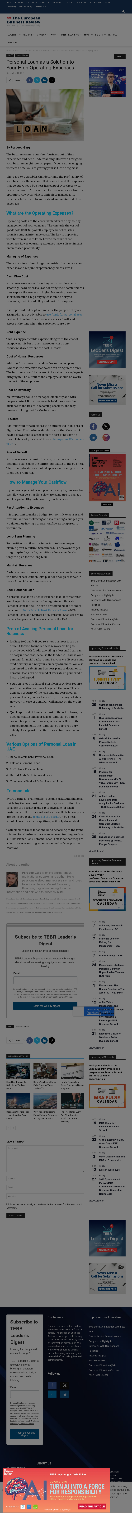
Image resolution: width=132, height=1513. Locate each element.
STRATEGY (41, 35)
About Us (19, 2)
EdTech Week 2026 (109, 1169)
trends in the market (46, 816)
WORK (53, 35)
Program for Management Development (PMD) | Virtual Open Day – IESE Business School (112, 779)
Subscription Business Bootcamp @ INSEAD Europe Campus (111, 840)
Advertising (11, 6)
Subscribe (69, 2)
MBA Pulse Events (100, 628)
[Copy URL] (52, 80)
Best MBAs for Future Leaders (107, 590)
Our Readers (31, 2)
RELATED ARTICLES (18, 1056)
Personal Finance (32, 50)
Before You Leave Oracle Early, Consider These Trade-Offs (44, 1085)
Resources (44, 2)
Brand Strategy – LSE (111, 955)
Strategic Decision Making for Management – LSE (109, 942)
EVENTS (11, 42)
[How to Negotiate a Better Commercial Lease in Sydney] (72, 1071)
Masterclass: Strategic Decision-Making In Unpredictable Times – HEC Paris (111, 970)
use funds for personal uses (64, 314)
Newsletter (81, 2)
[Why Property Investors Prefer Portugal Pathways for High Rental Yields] (45, 1101)
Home (9, 2)
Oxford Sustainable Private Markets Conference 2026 (109, 742)
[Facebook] (29, 80)
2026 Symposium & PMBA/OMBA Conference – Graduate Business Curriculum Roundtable (112, 1186)
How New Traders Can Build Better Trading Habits (16, 1085)
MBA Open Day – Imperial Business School (109, 1126)
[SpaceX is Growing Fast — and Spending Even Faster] (18, 1101)
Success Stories (99, 614)
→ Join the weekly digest (45, 1006)
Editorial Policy (25, 6)
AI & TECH (27, 35)
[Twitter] (37, 80)
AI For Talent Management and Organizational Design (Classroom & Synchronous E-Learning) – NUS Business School (111, 1013)
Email (16, 973)
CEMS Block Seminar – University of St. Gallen (111, 706)
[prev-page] (8, 1128)
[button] (123, 11)
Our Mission (57, 2)
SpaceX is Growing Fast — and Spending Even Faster (17, 1115)
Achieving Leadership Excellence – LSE (111, 927)
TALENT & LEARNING (70, 35)
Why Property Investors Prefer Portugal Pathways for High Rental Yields (45, 1115)
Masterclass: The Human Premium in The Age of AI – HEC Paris (112, 989)
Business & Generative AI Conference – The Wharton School (111, 758)
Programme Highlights (102, 595)
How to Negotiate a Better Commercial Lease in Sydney (72, 1085)
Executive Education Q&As (104, 619)
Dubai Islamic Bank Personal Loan (45, 610)
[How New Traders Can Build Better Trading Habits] (18, 1071)
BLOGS (18, 50)
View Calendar (96, 851)
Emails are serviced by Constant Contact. (56, 996)
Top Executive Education (99, 2)
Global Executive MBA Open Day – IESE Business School (111, 1143)
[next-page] (14, 1128)
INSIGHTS (99, 35)
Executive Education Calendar (106, 624)
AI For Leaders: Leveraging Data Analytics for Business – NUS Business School (112, 801)
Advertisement (22, 1026)
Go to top (79, 856)
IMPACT (87, 35)
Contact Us (39, 6)
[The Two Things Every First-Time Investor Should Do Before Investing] (72, 1101)
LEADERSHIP (13, 35)
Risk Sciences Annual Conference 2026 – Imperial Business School (111, 723)
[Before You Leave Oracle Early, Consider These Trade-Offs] (45, 1071)
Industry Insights (99, 609)
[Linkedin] (44, 80)
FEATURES (112, 35)
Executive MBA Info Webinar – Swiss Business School (110, 1037)
